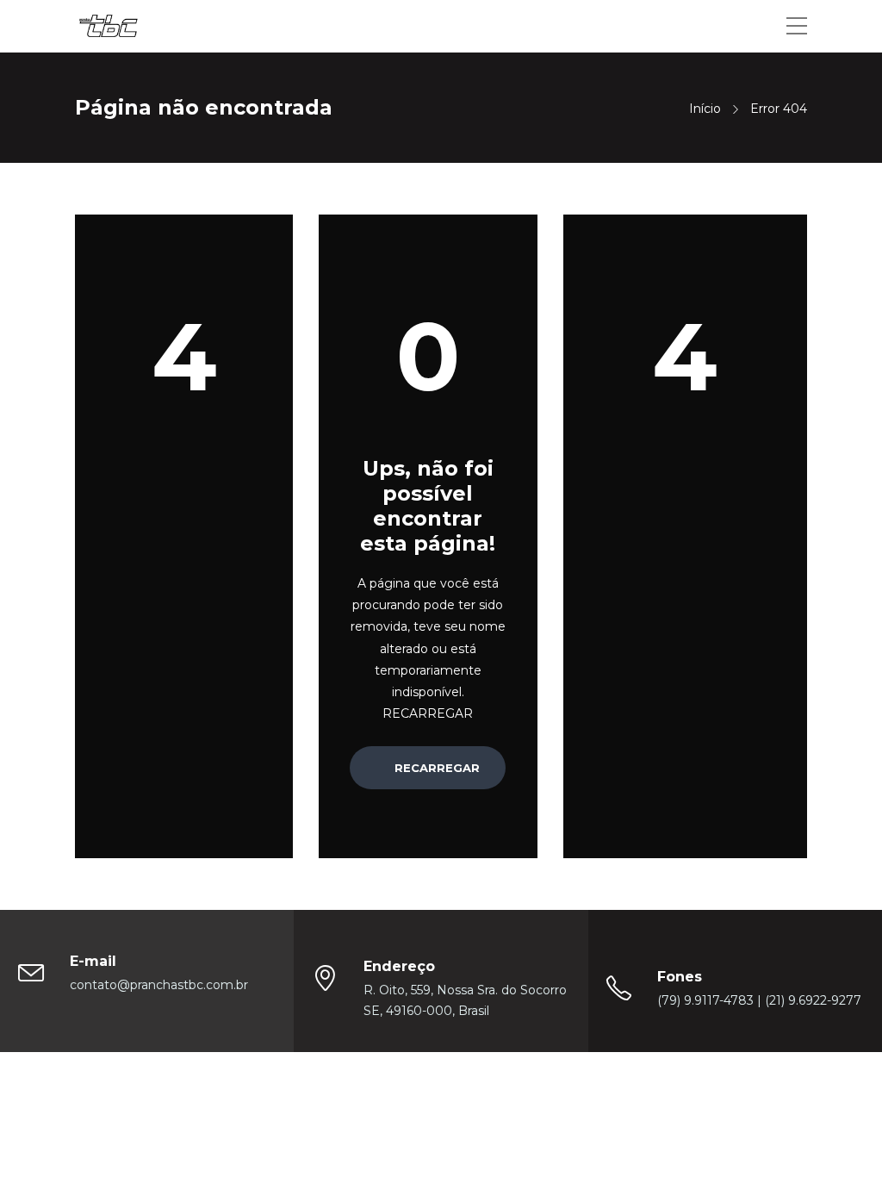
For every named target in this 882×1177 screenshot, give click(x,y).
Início (705, 108)
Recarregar (435, 768)
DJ (580, 1104)
